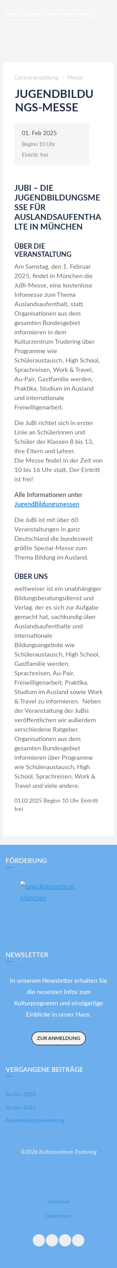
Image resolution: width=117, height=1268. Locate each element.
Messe (75, 78)
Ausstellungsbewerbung (35, 1120)
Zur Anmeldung (58, 1038)
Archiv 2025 (21, 1108)
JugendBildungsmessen (46, 504)
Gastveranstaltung (36, 78)
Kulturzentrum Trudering (50, 15)
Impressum (58, 1202)
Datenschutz (58, 1216)
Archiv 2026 (21, 1095)
